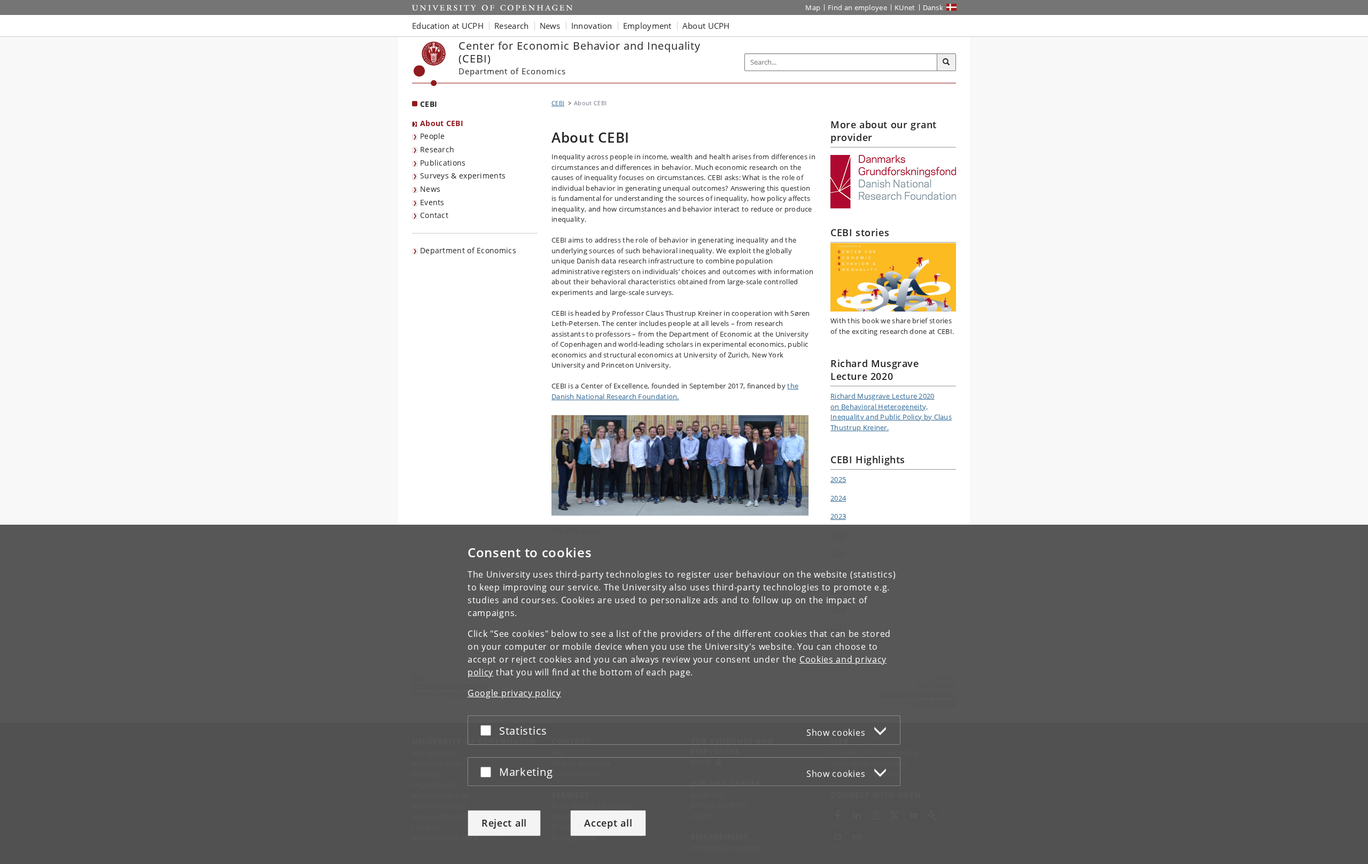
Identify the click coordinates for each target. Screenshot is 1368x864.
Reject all (504, 822)
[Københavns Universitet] (430, 64)
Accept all (608, 822)
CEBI (428, 104)
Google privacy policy (514, 693)
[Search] (946, 62)
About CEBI (441, 123)
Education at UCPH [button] (448, 25)
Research (437, 149)
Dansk (933, 7)
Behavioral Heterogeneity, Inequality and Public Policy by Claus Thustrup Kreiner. (891, 417)
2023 (838, 516)
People (432, 136)
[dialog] (684, 694)
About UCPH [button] (706, 25)
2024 (838, 498)
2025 (838, 479)
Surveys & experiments (463, 175)
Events (432, 202)
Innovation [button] (591, 25)
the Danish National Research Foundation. (674, 391)
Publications (443, 163)
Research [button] (511, 25)
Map (812, 7)
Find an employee (857, 7)
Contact (434, 215)
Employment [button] (647, 25)
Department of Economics (468, 250)
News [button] (550, 25)
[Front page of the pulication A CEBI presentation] (893, 277)
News (430, 189)
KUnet (905, 7)
